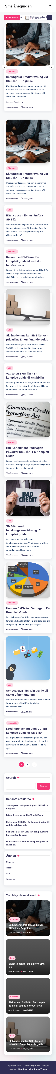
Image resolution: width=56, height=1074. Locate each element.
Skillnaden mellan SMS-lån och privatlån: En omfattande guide (27, 833)
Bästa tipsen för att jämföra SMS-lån (24, 815)
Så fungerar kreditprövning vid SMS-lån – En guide (27, 806)
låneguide (12, 723)
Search (11, 777)
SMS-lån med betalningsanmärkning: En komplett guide (24, 530)
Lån (9, 210)
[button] (14, 102)
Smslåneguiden (18, 6)
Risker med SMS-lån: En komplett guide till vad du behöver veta (23, 261)
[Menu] (50, 6)
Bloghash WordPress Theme (32, 1069)
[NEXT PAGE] (34, 764)
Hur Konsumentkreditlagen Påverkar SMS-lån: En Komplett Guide (27, 452)
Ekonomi (12, 71)
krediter (12, 442)
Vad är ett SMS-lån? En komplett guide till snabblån (27, 843)
